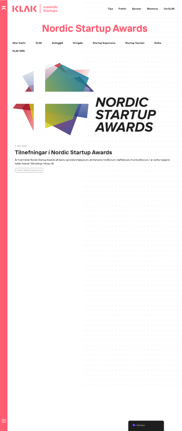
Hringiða (78, 43)
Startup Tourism (134, 43)
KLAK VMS (18, 51)
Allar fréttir (19, 43)
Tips (110, 8)
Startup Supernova (104, 43)
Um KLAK (169, 8)
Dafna (157, 43)
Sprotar (136, 8)
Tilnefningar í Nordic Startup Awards (63, 152)
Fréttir (122, 8)
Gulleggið (57, 43)
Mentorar (152, 8)
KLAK (39, 43)
